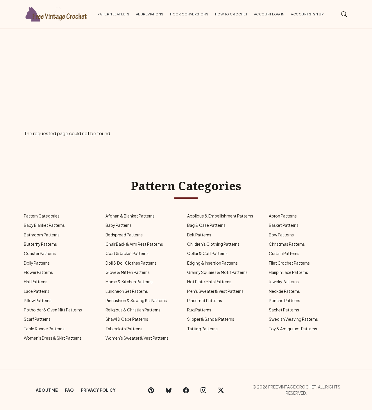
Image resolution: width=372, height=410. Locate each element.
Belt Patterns (199, 234)
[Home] (57, 13)
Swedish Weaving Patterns (293, 319)
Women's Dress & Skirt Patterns (53, 338)
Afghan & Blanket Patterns (130, 215)
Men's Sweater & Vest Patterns (215, 291)
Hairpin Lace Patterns (288, 272)
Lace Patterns (36, 291)
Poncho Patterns (284, 300)
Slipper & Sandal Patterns (210, 319)
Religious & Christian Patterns (132, 309)
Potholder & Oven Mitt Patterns (53, 309)
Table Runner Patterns (44, 328)
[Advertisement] (186, 72)
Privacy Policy (98, 390)
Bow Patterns (281, 234)
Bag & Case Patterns (206, 225)
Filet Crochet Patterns (289, 263)
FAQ (69, 390)
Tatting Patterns (202, 328)
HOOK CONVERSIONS (189, 14)
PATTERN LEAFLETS (113, 14)
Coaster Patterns (40, 253)
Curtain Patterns (284, 253)
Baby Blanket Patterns (44, 225)
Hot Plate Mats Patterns (209, 281)
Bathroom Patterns (42, 234)
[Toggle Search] (344, 13)
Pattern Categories (42, 215)
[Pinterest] (151, 390)
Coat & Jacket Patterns (127, 253)
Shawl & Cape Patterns (126, 319)
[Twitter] (220, 390)
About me (47, 390)
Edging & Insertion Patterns (212, 263)
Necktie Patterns (284, 291)
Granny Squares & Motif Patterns (217, 272)
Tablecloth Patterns (123, 328)
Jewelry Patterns (284, 281)
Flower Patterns (38, 272)
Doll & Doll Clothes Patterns (131, 263)
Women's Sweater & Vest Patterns (137, 338)
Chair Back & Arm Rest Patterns (134, 244)
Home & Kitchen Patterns (129, 281)
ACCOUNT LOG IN (269, 14)
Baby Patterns (118, 225)
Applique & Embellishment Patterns (220, 215)
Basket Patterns (283, 225)
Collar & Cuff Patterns (207, 253)
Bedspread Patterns (124, 234)
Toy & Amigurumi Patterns (293, 328)
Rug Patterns (199, 309)
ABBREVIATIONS (150, 14)
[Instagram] (203, 390)
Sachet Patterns (284, 309)
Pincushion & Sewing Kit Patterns (136, 300)
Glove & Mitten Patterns (127, 272)
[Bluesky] (168, 390)
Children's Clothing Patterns (213, 244)
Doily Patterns (37, 263)
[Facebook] (186, 390)
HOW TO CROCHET (231, 14)
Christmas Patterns (287, 244)
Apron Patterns (283, 215)
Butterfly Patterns (40, 244)
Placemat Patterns (204, 300)
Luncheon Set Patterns (126, 291)
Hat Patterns (35, 281)
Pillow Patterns (37, 300)
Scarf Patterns (37, 319)
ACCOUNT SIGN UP (307, 14)
